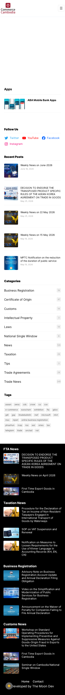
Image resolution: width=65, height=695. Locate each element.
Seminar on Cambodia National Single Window (40, 666)
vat (37, 430)
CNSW (32, 404)
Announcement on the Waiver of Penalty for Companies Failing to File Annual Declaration (42, 610)
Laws (8, 327)
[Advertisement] (32, 51)
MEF (36, 415)
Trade (19, 430)
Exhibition (39, 409)
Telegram (9, 430)
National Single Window (20, 336)
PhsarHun (9, 425)
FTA (48, 409)
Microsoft (45, 415)
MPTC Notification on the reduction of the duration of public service (40, 259)
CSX (45, 404)
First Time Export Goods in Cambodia (38, 490)
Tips (7, 363)
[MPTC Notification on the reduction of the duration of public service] (11, 263)
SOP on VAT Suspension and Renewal (39, 531)
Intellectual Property (18, 318)
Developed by (21, 686)
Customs (10, 309)
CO (39, 404)
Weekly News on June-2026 (36, 165)
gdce (55, 409)
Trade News (12, 381)
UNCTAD (28, 430)
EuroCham (26, 409)
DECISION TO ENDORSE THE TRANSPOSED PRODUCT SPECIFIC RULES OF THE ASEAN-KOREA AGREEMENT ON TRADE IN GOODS (40, 192)
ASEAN (8, 404)
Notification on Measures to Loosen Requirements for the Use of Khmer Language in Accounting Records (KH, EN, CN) (40, 548)
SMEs (41, 425)
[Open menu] (61, 8)
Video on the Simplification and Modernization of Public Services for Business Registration (41, 594)
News (8, 345)
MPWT (15, 420)
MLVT (56, 415)
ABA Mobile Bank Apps (42, 100)
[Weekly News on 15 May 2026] (11, 240)
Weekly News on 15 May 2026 (37, 234)
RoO (26, 425)
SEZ (33, 425)
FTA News (11, 449)
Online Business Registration (34, 420)
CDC (25, 404)
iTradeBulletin (25, 415)
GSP (13, 415)
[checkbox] (9, 685)
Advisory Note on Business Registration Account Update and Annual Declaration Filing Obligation (40, 576)
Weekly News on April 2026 (38, 475)
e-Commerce (11, 409)
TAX (48, 425)
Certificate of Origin (18, 299)
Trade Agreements (17, 372)
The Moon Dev (43, 686)
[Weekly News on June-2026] (11, 171)
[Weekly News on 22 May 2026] (11, 218)
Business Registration (19, 290)
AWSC (17, 404)
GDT (6, 415)
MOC (7, 420)
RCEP (20, 425)
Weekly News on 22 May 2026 (37, 212)
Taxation (10, 354)
